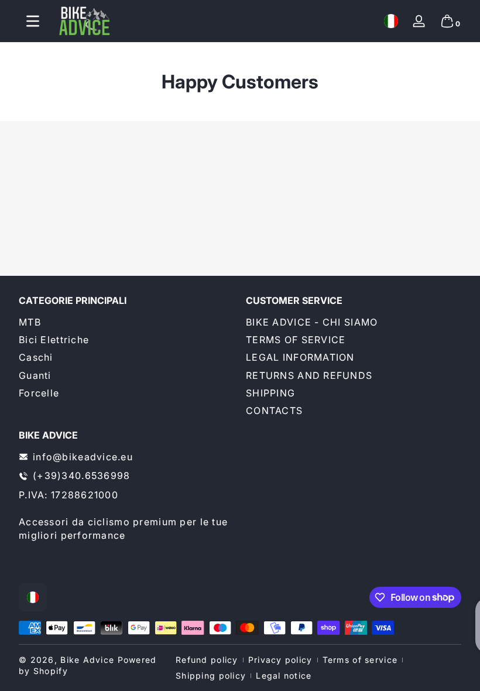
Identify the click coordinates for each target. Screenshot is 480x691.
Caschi (36, 357)
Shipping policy (211, 675)
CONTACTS (274, 410)
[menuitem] (126, 322)
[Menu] (33, 21)
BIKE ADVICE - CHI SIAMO (312, 322)
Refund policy (207, 660)
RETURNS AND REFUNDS (309, 375)
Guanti (35, 375)
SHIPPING (270, 393)
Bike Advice (87, 660)
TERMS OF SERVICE (295, 340)
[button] (391, 21)
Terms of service (360, 660)
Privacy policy (280, 660)
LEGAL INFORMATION (300, 357)
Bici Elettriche (54, 340)
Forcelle (39, 393)
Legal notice (283, 675)
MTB (30, 322)
